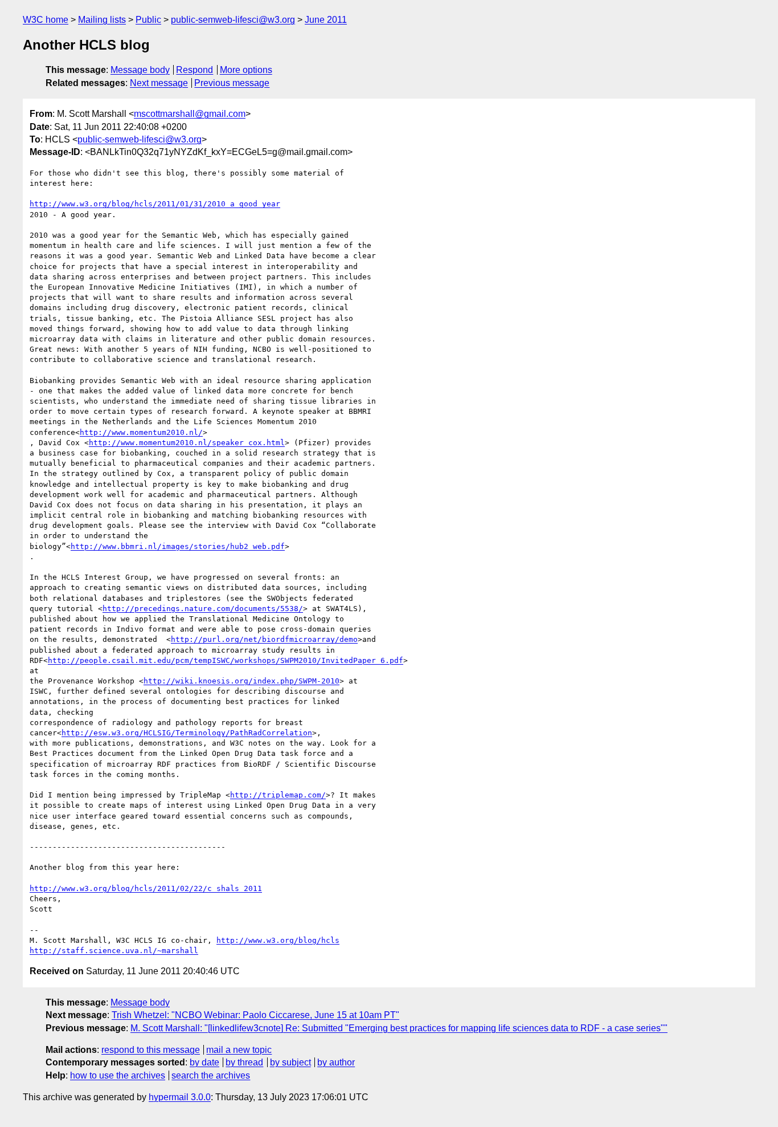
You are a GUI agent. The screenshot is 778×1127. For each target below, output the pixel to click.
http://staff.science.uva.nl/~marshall (114, 950)
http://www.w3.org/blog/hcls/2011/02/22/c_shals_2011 (146, 888)
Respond (194, 70)
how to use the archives (117, 1075)
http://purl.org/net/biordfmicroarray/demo (264, 639)
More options (246, 70)
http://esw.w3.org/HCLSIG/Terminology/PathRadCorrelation (187, 733)
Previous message (231, 83)
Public (148, 20)
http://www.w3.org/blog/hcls (277, 940)
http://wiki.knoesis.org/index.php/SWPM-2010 (241, 681)
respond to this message (150, 1050)
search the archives (210, 1075)
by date (204, 1062)
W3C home (45, 20)
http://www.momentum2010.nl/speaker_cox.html (187, 442)
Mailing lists (102, 20)
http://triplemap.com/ (278, 795)
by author (336, 1062)
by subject (290, 1062)
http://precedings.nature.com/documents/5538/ (203, 608)
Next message (159, 83)
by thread (244, 1062)
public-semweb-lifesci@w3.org (233, 20)
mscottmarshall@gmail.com (189, 114)
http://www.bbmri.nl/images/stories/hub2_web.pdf (178, 546)
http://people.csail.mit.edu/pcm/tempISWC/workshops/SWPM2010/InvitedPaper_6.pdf (225, 660)
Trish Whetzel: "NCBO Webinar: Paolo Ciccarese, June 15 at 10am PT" (255, 1015)
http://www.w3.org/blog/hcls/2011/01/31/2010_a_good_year (155, 204)
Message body (140, 70)
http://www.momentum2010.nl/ (141, 432)
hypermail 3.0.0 (180, 1097)
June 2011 (326, 20)
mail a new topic (239, 1050)
